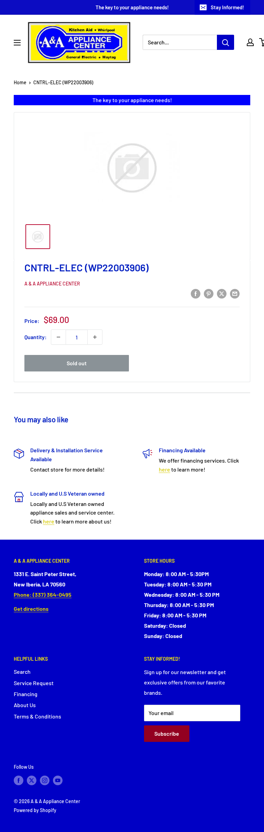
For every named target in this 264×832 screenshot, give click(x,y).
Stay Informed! (227, 7)
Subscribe (166, 733)
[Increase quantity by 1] (95, 337)
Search (22, 671)
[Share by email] (235, 293)
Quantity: (35, 337)
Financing (25, 694)
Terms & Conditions (37, 716)
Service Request (34, 683)
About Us (25, 705)
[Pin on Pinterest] (208, 293)
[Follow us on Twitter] (31, 780)
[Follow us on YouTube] (58, 780)
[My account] (250, 42)
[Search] (225, 42)
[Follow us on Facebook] (18, 780)
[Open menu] (17, 42)
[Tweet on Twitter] (222, 293)
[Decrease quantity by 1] (58, 337)
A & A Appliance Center (52, 284)
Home (20, 82)
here (164, 469)
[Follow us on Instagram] (45, 780)
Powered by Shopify (35, 810)
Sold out (77, 363)
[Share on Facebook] (195, 293)
